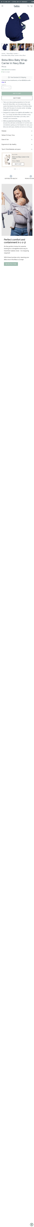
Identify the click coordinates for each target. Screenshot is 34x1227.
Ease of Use (5, 139)
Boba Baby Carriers (12, 53)
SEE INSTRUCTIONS (10, 264)
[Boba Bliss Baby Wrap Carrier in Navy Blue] (5, 47)
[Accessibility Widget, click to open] (31, 1224)
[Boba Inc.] (17, 6)
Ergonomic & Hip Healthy (9, 144)
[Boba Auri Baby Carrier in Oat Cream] (7, 159)
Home (3, 53)
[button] (28, 6)
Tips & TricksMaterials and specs (11, 149)
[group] (17, 1)
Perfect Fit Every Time (8, 135)
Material (4, 131)
